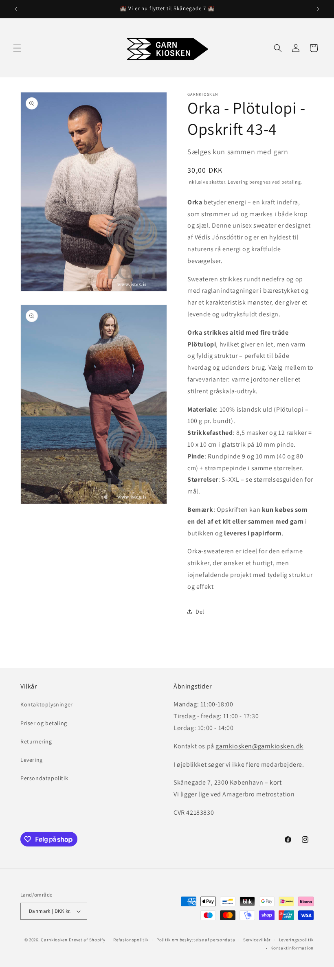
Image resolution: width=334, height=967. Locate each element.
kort (275, 782)
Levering (238, 182)
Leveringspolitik (296, 940)
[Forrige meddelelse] (16, 9)
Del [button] (200, 611)
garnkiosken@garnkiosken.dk (259, 746)
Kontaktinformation (292, 948)
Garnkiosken (54, 940)
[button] (17, 48)
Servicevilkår (257, 940)
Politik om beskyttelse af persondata (195, 940)
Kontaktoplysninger (46, 704)
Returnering (36, 741)
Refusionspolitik (130, 940)
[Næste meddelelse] (318, 9)
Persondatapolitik (44, 778)
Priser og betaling (43, 723)
